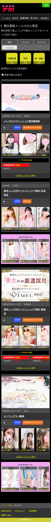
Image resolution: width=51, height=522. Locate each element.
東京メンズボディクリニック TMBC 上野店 (11, 261)
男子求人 (34, 18)
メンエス (6, 18)
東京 (10, 505)
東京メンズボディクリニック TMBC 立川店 (29, 489)
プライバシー (20, 511)
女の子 (15, 18)
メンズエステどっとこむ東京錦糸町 (22, 121)
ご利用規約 (32, 511)
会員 (46, 5)
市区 (25, 58)
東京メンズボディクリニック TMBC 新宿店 (29, 261)
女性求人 (45, 18)
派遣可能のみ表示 (13, 75)
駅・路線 (39, 58)
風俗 (9, 42)
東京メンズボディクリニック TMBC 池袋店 (11, 489)
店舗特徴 (12, 58)
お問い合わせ (6, 511)
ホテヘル (41, 42)
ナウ (4, 505)
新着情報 (24, 18)
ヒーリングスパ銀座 (14, 416)
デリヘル (25, 42)
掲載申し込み (6, 515)
